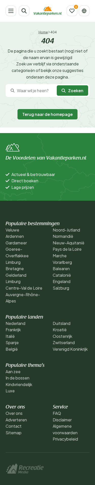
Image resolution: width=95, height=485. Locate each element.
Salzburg (61, 288)
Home (43, 32)
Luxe (10, 390)
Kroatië (60, 329)
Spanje (12, 342)
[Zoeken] (24, 11)
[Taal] (84, 11)
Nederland (15, 323)
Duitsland (61, 323)
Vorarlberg (62, 262)
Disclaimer (62, 419)
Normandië (63, 236)
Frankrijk (13, 329)
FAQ (57, 413)
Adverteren (16, 419)
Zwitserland (64, 342)
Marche (60, 255)
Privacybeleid (65, 439)
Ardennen (15, 236)
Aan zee (13, 371)
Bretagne (15, 268)
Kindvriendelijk (19, 384)
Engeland (61, 281)
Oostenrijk (62, 336)
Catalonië (62, 275)
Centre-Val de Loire (24, 288)
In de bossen (17, 377)
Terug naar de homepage (47, 114)
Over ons (14, 413)
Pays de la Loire (67, 249)
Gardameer (16, 242)
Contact (14, 426)
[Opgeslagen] (72, 11)
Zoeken (75, 90)
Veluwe (12, 230)
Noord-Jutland (66, 230)
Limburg (13, 262)
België (12, 349)
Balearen (61, 268)
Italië (10, 336)
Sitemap (14, 432)
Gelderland (16, 275)
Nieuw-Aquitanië (68, 242)
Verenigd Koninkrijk (70, 349)
